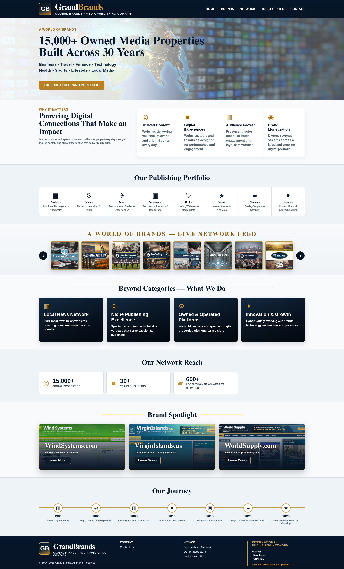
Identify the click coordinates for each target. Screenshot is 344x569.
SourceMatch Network (197, 547)
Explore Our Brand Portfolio (71, 85)
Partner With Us (193, 556)
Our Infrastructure (195, 551)
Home (210, 9)
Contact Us (127, 547)
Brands (227, 9)
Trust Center (272, 9)
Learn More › (57, 460)
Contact (297, 9)
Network (247, 9)
